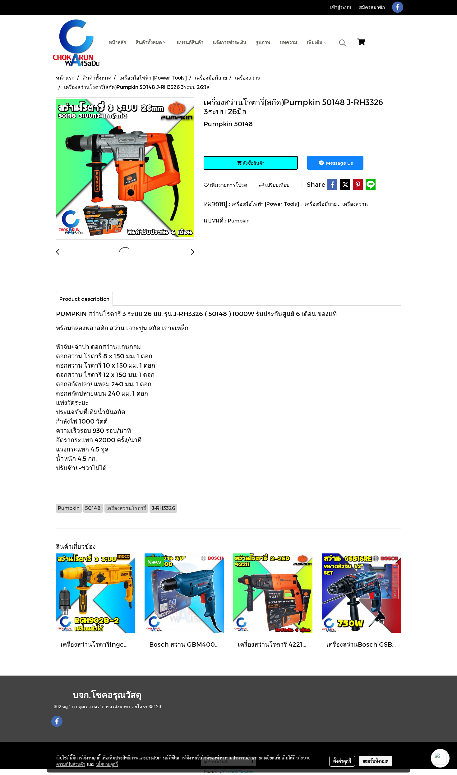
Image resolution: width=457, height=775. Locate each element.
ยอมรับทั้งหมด (375, 761)
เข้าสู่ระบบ (340, 7)
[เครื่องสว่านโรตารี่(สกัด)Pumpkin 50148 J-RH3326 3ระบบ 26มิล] (125, 169)
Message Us (339, 163)
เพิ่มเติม (315, 42)
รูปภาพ (263, 42)
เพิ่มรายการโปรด (228, 185)
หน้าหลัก (117, 42)
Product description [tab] (84, 299)
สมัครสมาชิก (372, 7)
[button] (342, 43)
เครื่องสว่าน (355, 204)
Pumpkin (239, 220)
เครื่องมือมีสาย (321, 204)
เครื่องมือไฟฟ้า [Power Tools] (266, 204)
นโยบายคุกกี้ (107, 764)
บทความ (288, 42)
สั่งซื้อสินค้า (253, 163)
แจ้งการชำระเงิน (229, 42)
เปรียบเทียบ (276, 185)
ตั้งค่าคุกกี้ (342, 761)
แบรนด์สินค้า (190, 42)
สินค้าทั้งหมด (149, 42)
